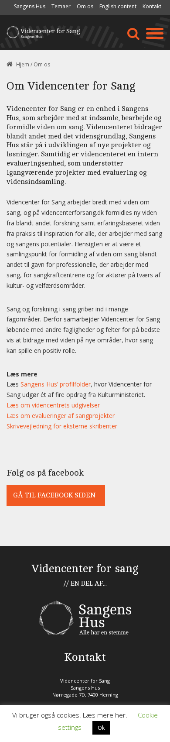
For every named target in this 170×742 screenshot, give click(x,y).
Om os (85, 6)
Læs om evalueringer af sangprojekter (61, 415)
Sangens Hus (29, 6)
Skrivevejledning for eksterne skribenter (62, 426)
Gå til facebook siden (54, 495)
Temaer (61, 6)
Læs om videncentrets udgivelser (53, 405)
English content (117, 6)
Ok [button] (101, 728)
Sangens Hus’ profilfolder (55, 384)
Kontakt (152, 6)
